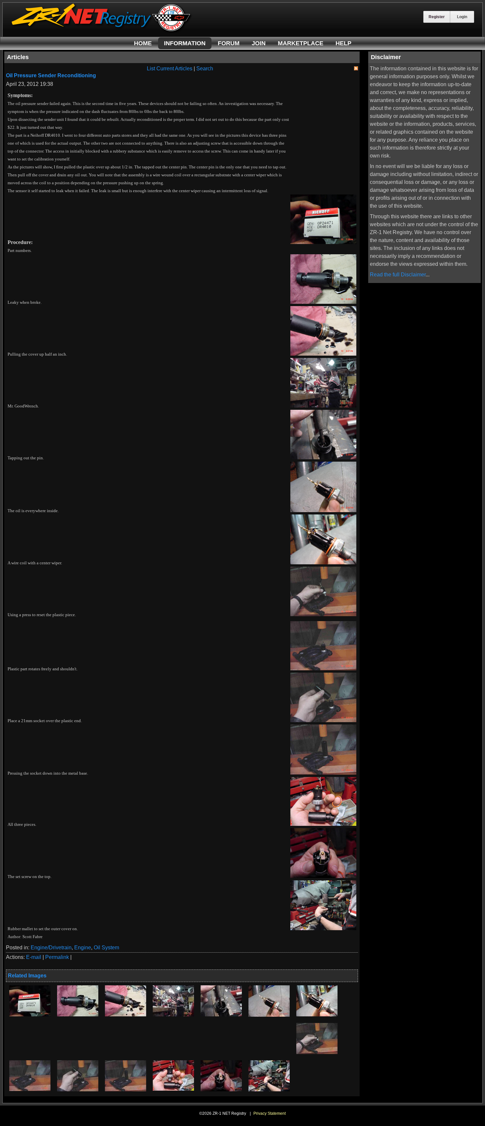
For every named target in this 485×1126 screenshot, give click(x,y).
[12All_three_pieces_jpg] (173, 1089)
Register (437, 17)
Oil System (106, 947)
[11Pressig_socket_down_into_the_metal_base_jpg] (125, 1089)
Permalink (57, 957)
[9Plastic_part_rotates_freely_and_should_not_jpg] (29, 1089)
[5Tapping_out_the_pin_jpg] (221, 1014)
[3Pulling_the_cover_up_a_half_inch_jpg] (125, 1014)
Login (462, 17)
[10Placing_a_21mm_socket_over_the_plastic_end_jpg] (77, 1089)
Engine (82, 947)
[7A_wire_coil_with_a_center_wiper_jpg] (317, 1014)
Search (204, 68)
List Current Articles (169, 68)
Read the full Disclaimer (398, 274)
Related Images (27, 975)
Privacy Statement (269, 1113)
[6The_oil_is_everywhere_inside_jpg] (269, 1015)
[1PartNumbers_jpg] (29, 1014)
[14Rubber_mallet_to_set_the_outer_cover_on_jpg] (269, 1089)
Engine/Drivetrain (51, 947)
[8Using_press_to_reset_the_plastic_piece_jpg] (317, 1052)
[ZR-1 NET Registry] (101, 31)
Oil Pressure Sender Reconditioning (51, 75)
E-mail (33, 957)
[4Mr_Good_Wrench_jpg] (173, 1014)
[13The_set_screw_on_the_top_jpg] (221, 1089)
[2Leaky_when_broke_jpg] (77, 1014)
